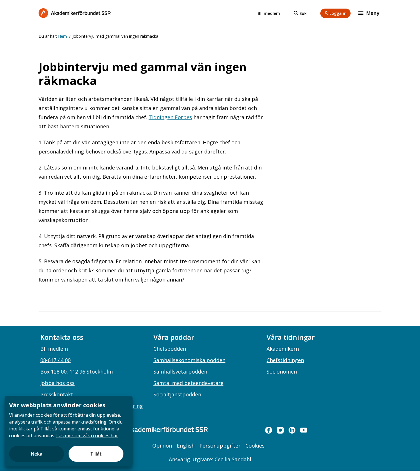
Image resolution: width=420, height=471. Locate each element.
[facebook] (268, 430)
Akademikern (283, 348)
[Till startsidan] (75, 13)
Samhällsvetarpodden (180, 371)
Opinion (162, 445)
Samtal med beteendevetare (188, 383)
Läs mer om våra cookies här (87, 435)
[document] (68, 431)
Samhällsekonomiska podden (189, 360)
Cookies (255, 445)
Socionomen (282, 371)
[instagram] (280, 430)
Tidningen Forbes (170, 117)
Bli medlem (269, 13)
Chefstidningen (285, 360)
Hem (62, 36)
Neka (36, 454)
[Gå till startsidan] (158, 429)
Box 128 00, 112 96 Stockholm (76, 371)
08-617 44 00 (55, 360)
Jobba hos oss (57, 383)
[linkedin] (292, 430)
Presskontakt (56, 394)
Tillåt (96, 454)
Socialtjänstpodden (177, 394)
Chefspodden (169, 348)
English (186, 445)
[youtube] (303, 430)
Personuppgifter (220, 445)
